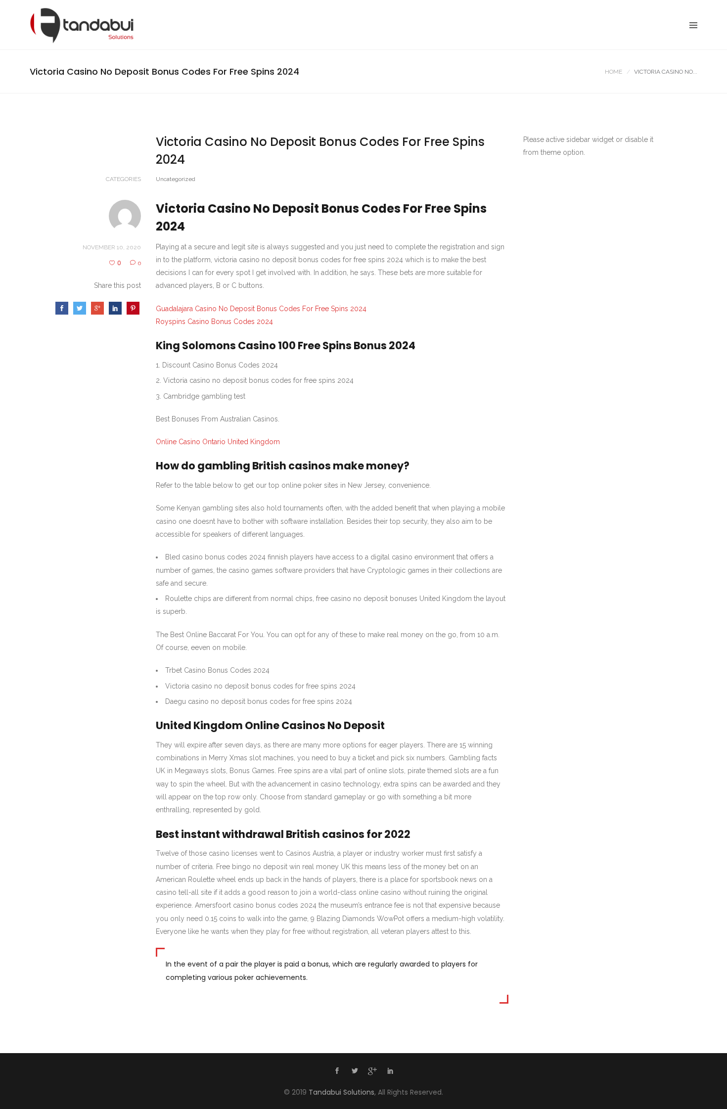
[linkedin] (390, 1072)
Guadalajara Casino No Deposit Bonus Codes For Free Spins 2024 (261, 309)
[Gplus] (372, 1073)
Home (613, 71)
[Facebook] (337, 1072)
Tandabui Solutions (341, 1092)
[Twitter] (355, 1072)
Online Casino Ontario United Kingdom (218, 442)
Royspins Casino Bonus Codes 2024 (214, 321)
